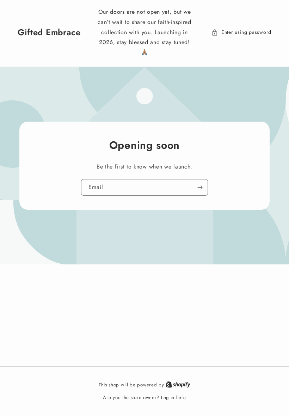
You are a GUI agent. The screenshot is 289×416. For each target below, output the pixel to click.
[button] (241, 32)
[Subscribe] (200, 187)
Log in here (173, 397)
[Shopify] (178, 384)
